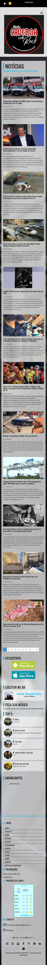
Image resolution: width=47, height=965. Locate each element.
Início (7, 828)
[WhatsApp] (12, 943)
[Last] (37, 649)
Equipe (7, 858)
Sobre (7, 835)
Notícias (8, 838)
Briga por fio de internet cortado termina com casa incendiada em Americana (20, 578)
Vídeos (7, 855)
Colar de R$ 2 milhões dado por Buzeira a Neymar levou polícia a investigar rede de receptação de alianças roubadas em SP (23, 388)
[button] (41, 13)
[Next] (33, 649)
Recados (8, 842)
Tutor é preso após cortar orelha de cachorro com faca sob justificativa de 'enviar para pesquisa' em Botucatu (23, 340)
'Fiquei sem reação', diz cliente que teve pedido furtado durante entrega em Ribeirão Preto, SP (21, 245)
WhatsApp (9, 930)
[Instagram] (7, 943)
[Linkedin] (40, 943)
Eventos (8, 848)
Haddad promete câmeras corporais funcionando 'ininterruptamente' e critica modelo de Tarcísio (19, 150)
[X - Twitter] (29, 943)
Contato (8, 862)
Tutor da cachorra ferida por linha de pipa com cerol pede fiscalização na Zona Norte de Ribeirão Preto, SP (22, 197)
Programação (10, 845)
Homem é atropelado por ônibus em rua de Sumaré (20, 436)
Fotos (7, 852)
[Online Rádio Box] (22, 793)
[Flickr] (23, 948)
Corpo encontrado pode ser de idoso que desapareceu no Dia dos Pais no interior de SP (23, 625)
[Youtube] (18, 943)
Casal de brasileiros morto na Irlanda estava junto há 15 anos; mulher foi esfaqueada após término (22, 530)
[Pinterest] (34, 943)
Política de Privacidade (13, 865)
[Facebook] (23, 943)
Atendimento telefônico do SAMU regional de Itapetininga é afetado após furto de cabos (23, 102)
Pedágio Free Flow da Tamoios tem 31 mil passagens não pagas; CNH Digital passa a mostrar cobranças (22, 483)
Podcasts (8, 831)
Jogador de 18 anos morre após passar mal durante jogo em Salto (23, 292)
